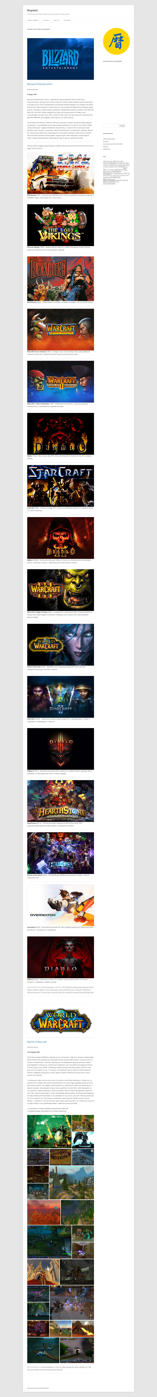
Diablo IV (42, 990)
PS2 (125, 173)
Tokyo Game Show (109, 139)
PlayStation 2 (108, 173)
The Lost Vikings (46, 992)
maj (108, 170)
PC (87, 1367)
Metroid (105, 146)
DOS (111, 164)
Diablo (91, 987)
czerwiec (106, 165)
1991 (63, 987)
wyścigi (125, 180)
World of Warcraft (79, 992)
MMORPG (82, 1367)
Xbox (104, 182)
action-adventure (110, 163)
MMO (76, 1367)
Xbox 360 (109, 182)
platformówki (107, 171)
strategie (106, 177)
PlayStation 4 (118, 173)
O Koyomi (46, 20)
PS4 (128, 173)
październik (119, 169)
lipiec (116, 167)
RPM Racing (86, 990)
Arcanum (106, 141)
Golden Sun (106, 149)
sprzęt (127, 175)
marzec (112, 170)
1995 (104, 161)
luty (73, 990)
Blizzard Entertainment (39, 84)
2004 (63, 1367)
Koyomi (32, 10)
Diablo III (36, 990)
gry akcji (126, 165)
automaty (126, 163)
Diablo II (29, 990)
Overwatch (78, 990)
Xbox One (115, 182)
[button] (49, 1131)
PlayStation (116, 171)
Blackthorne (69, 987)
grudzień (120, 165)
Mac (73, 1367)
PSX (104, 175)
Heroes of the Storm (65, 990)
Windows (36, 1370)
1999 (111, 161)
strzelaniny (115, 177)
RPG (89, 1367)
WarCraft (55, 992)
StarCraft (30, 992)
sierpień (122, 175)
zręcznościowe (109, 183)
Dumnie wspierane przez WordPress (38, 1388)
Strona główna (32, 20)
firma (47, 990)
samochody (116, 175)
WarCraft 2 (61, 992)
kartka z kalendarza (47, 987)
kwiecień (111, 167)
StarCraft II (37, 992)
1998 (107, 161)
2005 (121, 161)
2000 (114, 161)
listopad (68, 1367)
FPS (115, 165)
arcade (119, 163)
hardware (106, 166)
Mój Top (56, 20)
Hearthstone (54, 990)
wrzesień (119, 180)
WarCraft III (69, 992)
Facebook (67, 20)
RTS (111, 175)
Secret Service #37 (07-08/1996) (113, 144)
